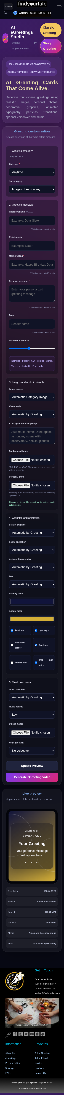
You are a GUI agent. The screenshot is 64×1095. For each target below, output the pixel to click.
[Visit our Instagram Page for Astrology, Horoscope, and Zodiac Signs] (20, 1034)
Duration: (19, 340)
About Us (10, 1053)
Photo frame (21, 662)
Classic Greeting (49, 30)
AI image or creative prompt (23, 423)
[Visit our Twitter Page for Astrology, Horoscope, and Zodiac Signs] (26, 1034)
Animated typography (20, 559)
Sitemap (9, 1068)
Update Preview (32, 765)
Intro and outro (46, 662)
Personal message (19, 281)
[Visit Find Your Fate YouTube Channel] (31, 1034)
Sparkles (43, 645)
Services (39, 1063)
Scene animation (17, 542)
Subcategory (16, 181)
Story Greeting (49, 46)
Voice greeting (16, 743)
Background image (18, 451)
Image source (16, 389)
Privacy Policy (12, 1063)
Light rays (44, 630)
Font (11, 576)
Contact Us (40, 1073)
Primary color (16, 593)
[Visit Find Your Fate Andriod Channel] (43, 1034)
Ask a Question (42, 1053)
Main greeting (16, 256)
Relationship (15, 237)
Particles (19, 630)
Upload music (16, 724)
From (11, 315)
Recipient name (21, 212)
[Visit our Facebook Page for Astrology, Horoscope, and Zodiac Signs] (15, 1034)
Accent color (15, 611)
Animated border (20, 645)
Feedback (39, 1068)
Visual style (15, 406)
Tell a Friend (41, 1058)
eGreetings (10, 1058)
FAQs (8, 1073)
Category (14, 164)
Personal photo (16, 477)
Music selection (17, 689)
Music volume (16, 707)
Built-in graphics (17, 525)
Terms (50, 1082)
